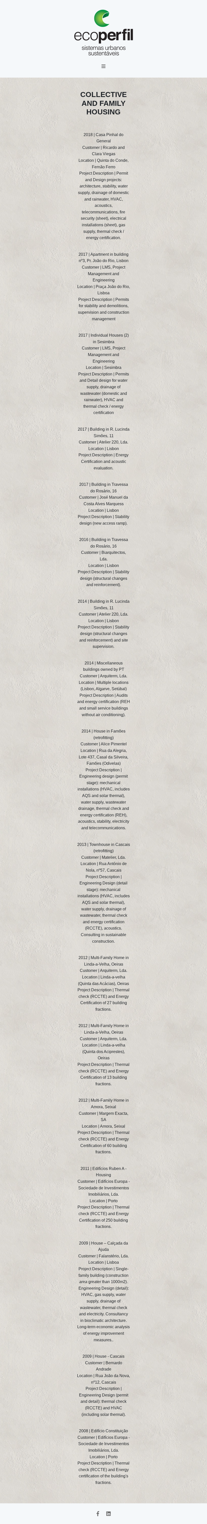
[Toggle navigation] (103, 67)
